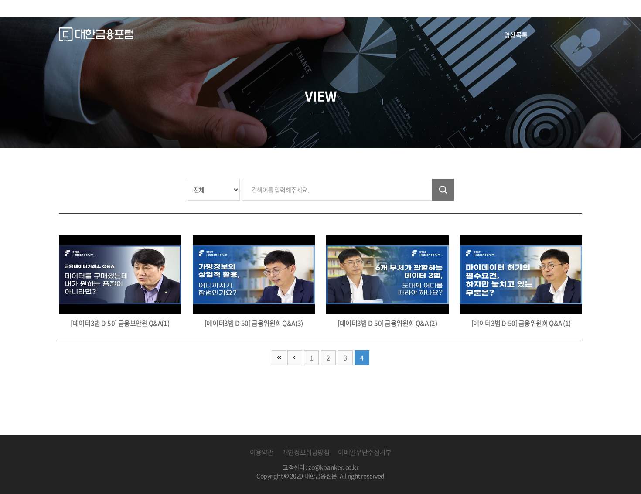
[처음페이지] (279, 357)
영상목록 (516, 35)
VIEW (321, 96)
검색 (443, 190)
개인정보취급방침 (305, 452)
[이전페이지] (294, 357)
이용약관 (261, 452)
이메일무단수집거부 (364, 452)
